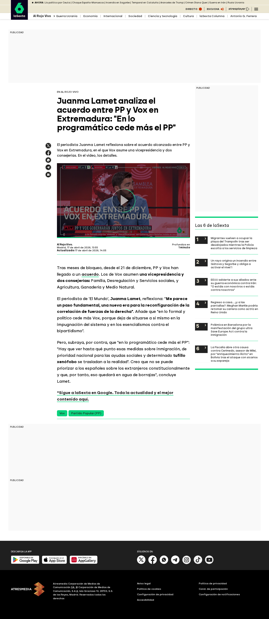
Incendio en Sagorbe (118, 2)
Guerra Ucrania (66, 16)
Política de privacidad (213, 583)
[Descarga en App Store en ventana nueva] (54, 563)
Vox (62, 413)
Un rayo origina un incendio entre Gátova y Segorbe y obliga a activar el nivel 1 (233, 264)
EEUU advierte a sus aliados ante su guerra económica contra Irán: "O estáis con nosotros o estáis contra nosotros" (234, 284)
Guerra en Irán (217, 2)
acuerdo (90, 274)
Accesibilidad (145, 599)
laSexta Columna (212, 16)
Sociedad (135, 16)
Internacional (112, 16)
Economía (90, 16)
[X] (48, 147)
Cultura (188, 16)
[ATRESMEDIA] (29, 591)
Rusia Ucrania (236, 2)
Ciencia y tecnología (162, 16)
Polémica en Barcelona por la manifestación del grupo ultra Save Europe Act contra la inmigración (231, 329)
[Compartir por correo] (48, 176)
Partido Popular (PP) (86, 413)
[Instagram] (186, 563)
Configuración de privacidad (155, 594)
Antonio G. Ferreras (244, 16)
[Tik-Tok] (198, 563)
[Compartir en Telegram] (48, 169)
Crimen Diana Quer (196, 2)
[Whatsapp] (164, 563)
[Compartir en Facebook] (48, 154)
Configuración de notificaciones (219, 594)
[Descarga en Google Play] (25, 563)
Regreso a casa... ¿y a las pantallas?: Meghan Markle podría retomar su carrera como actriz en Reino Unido (234, 307)
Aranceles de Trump (171, 2)
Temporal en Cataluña (145, 2)
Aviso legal (144, 583)
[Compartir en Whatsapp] (48, 162)
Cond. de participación (213, 588)
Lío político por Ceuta (57, 2)
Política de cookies (149, 588)
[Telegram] (175, 563)
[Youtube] (209, 563)
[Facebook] (152, 563)
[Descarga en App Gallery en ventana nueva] (84, 563)
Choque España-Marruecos (88, 2)
